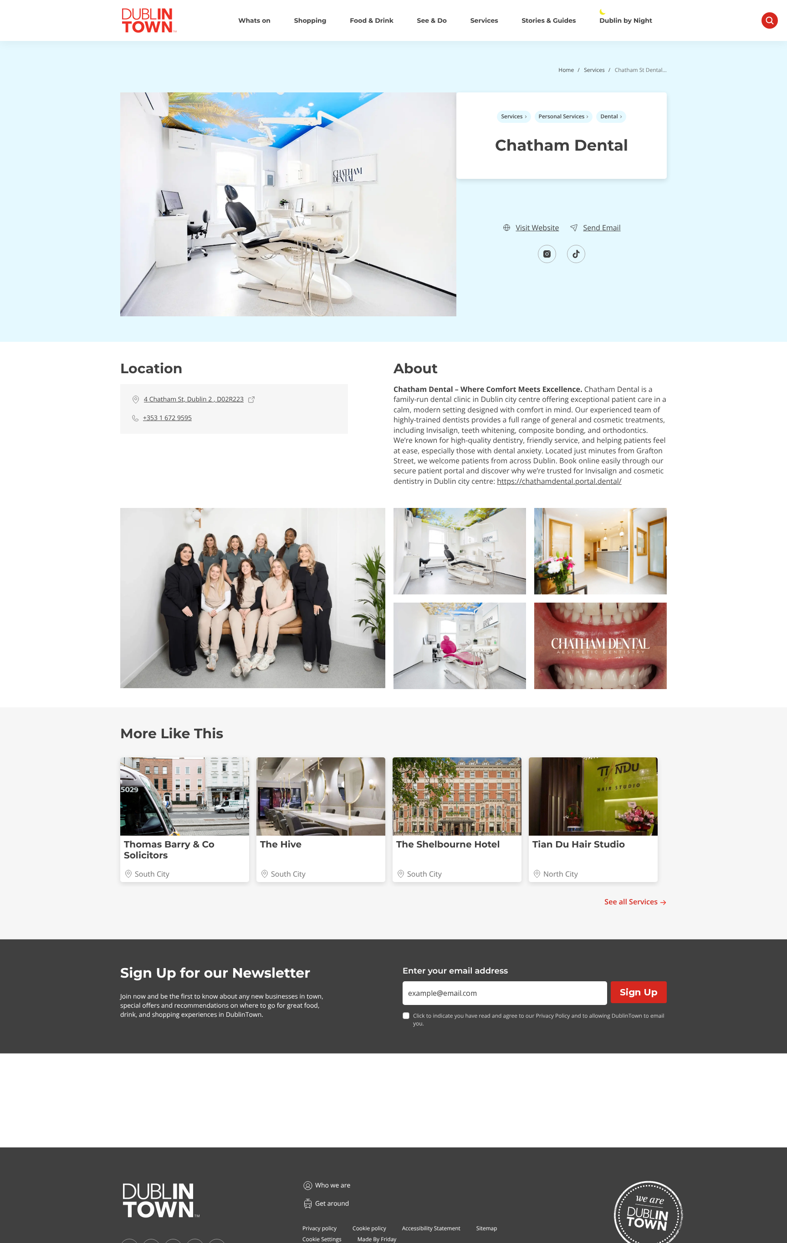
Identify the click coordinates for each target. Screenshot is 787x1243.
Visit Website (537, 227)
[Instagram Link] (547, 260)
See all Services (631, 902)
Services (484, 21)
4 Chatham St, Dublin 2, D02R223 (194, 399)
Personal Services (562, 116)
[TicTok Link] (576, 260)
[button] (252, 598)
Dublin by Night (625, 21)
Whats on (254, 21)
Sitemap (486, 1228)
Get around (332, 1203)
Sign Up (639, 992)
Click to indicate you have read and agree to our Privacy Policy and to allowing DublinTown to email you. (538, 1019)
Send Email (601, 227)
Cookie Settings (322, 1239)
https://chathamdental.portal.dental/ (559, 481)
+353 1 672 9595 (167, 418)
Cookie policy (369, 1228)
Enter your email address (455, 971)
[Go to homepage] (161, 1200)
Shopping (310, 21)
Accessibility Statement (431, 1228)
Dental (609, 116)
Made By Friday (377, 1239)
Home (566, 70)
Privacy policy (319, 1228)
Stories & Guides (548, 21)
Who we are (332, 1185)
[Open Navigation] (769, 20)
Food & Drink (372, 21)
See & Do (432, 21)
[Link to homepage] (149, 20)
